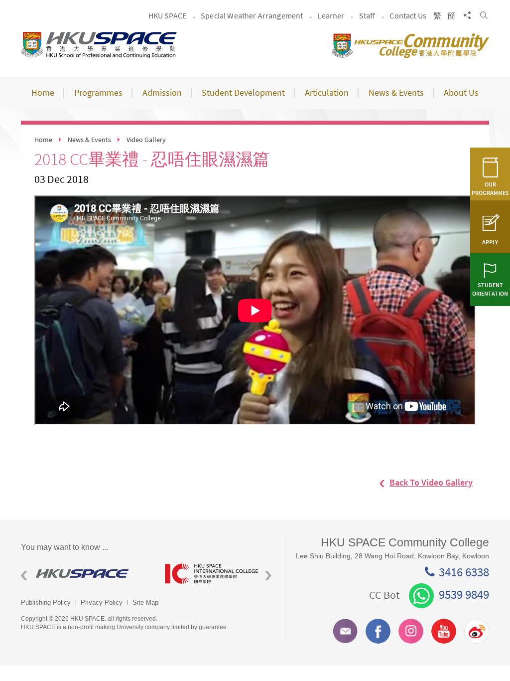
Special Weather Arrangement (252, 15)
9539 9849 (464, 594)
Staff (367, 15)
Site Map (145, 602)
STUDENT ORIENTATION (490, 289)
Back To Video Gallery (431, 482)
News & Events (89, 139)
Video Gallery (146, 139)
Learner (330, 15)
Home (43, 139)
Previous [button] (24, 575)
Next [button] (268, 575)
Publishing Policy (46, 602)
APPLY (490, 242)
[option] (85, 573)
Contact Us (407, 15)
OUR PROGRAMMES (490, 188)
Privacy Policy (102, 602)
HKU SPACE (167, 15)
